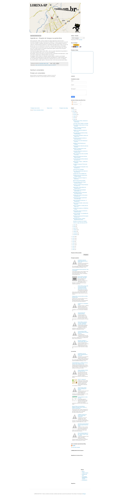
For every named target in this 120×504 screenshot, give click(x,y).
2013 (73, 238)
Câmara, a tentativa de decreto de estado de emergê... (79, 128)
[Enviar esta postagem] (51, 63)
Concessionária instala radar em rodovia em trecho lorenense (83, 332)
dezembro (75, 234)
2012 (73, 236)
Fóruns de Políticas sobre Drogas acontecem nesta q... (79, 183)
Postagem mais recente (35, 108)
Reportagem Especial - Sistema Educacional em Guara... (79, 219)
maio (74, 119)
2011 (73, 111)
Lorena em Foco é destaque (78, 169)
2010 (73, 109)
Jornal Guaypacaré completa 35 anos (81, 313)
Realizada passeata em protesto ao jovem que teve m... (80, 139)
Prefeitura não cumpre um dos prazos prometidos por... (80, 196)
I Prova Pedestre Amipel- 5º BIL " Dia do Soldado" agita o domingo (83, 434)
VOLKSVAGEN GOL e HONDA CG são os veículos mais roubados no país (80, 363)
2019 (73, 247)
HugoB (73, 445)
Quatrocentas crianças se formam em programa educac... (80, 211)
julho (74, 226)
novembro (75, 233)
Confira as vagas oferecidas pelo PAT (80, 222)
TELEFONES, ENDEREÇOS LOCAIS (84, 477)
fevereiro (75, 114)
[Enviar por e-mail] (53, 63)
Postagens (75, 102)
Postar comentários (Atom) (39, 110)
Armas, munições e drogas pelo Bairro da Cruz (83, 371)
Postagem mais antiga (63, 108)
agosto (74, 228)
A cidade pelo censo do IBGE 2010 (79, 173)
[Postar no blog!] (54, 63)
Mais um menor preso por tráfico (79, 180)
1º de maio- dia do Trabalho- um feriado (80, 123)
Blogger (84, 493)
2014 (73, 239)
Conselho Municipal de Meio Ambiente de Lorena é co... (80, 159)
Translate (80, 39)
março (74, 116)
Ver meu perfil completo (75, 447)
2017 (73, 244)
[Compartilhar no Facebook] (57, 63)
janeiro (74, 112)
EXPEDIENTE (84, 480)
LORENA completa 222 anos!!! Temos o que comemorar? (82, 415)
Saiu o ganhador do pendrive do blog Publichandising (80, 133)
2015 (73, 241)
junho (74, 224)
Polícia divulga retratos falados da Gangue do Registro (82, 388)
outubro (74, 231)
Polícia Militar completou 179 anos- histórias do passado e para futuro (82, 323)
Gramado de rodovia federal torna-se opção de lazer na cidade (83, 424)
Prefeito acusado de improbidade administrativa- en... (79, 190)
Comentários (75, 104)
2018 (73, 246)
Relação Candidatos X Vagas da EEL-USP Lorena (83, 341)
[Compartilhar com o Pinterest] (58, 63)
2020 (73, 249)
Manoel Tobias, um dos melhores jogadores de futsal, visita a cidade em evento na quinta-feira (79, 407)
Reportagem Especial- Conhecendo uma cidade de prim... (80, 193)
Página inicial (49, 108)
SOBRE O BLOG (85, 472)
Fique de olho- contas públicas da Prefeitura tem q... (79, 188)
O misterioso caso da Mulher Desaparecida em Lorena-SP (82, 261)
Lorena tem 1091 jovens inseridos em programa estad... (80, 152)
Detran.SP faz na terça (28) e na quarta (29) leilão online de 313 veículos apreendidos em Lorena (83, 287)
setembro (75, 229)
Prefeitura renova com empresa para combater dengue (80, 176)
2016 (73, 243)
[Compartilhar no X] (56, 63)
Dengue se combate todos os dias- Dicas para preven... (79, 149)
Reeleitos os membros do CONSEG (80, 221)
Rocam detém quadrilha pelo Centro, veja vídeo (82, 277)
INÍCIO (83, 471)
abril (74, 117)
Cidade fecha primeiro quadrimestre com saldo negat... (80, 198)
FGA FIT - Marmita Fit (82, 379)
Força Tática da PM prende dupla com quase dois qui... (80, 171)
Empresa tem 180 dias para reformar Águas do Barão (80, 157)
